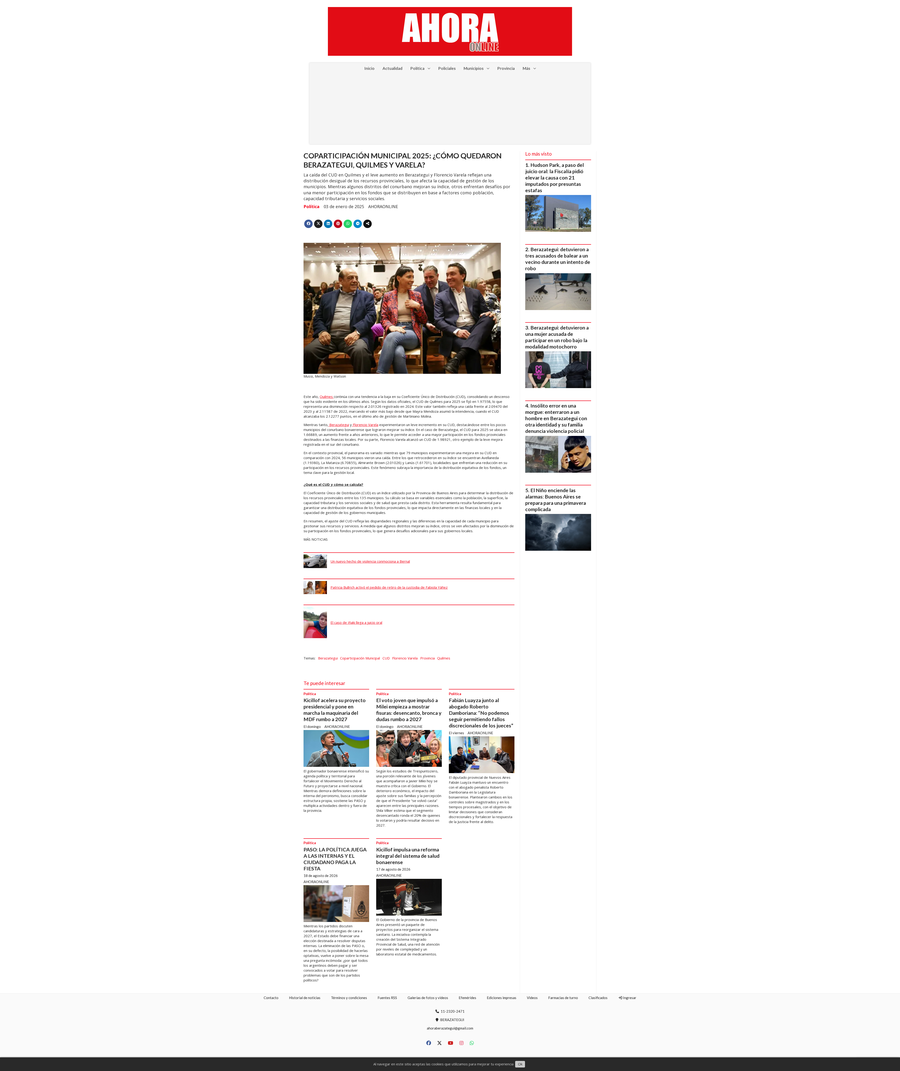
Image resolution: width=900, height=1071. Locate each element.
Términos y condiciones (349, 998)
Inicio (369, 68)
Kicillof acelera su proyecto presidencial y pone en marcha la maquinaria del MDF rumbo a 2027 (335, 709)
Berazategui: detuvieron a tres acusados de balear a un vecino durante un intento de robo (557, 258)
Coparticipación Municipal (360, 658)
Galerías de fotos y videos (428, 998)
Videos (532, 998)
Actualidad (392, 68)
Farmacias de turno (563, 998)
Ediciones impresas (501, 998)
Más (526, 68)
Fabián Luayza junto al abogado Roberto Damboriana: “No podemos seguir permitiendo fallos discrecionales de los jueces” (481, 713)
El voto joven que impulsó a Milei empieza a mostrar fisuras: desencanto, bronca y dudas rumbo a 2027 (409, 709)
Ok (520, 1064)
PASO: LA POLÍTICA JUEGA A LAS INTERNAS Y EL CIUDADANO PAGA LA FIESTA (335, 859)
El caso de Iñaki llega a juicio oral (356, 622)
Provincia (506, 68)
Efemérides (467, 998)
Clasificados (598, 998)
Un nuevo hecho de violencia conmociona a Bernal (370, 561)
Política (417, 68)
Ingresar (629, 998)
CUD (386, 658)
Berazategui (338, 424)
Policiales (447, 68)
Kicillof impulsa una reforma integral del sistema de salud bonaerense (407, 855)
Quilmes (327, 396)
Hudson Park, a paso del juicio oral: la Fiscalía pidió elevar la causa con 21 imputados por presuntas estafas (554, 177)
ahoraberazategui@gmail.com (450, 1028)
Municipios (474, 68)
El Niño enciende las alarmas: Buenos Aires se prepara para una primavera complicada (555, 499)
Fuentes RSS (387, 998)
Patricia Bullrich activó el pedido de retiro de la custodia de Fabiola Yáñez (389, 587)
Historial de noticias (304, 998)
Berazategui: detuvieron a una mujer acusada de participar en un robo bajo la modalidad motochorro (557, 337)
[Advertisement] (450, 109)
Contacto (271, 998)
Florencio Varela (365, 424)
